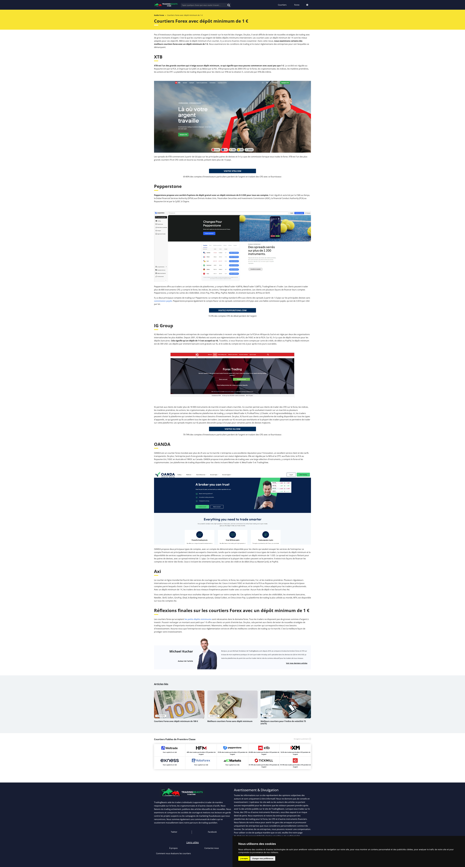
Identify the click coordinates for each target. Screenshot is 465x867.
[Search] (226, 4)
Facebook (212, 832)
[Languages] (307, 5)
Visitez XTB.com (232, 171)
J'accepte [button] (244, 858)
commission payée (163, 301)
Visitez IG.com (232, 429)
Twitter (173, 832)
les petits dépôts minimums (198, 619)
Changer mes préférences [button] (262, 858)
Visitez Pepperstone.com (232, 310)
